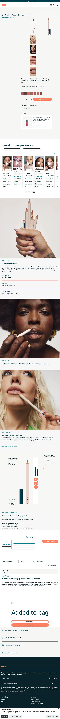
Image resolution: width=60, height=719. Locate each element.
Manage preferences (52, 716)
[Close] (59, 709)
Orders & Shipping (36, 701)
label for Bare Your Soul (28, 93)
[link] (23, 551)
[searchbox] (10, 561)
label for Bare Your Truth (41, 93)
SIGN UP (53, 683)
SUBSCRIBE (52, 678)
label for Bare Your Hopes (35, 93)
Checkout (30, 625)
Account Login (35, 699)
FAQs (2, 701)
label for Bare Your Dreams (25, 93)
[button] (51, 5)
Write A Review (50, 541)
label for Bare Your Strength (38, 93)
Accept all (4, 716)
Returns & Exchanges (37, 703)
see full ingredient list (9, 446)
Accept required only (15, 716)
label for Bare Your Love (31, 93)
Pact (26, 528)
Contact (3, 699)
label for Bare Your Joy (22, 93)
